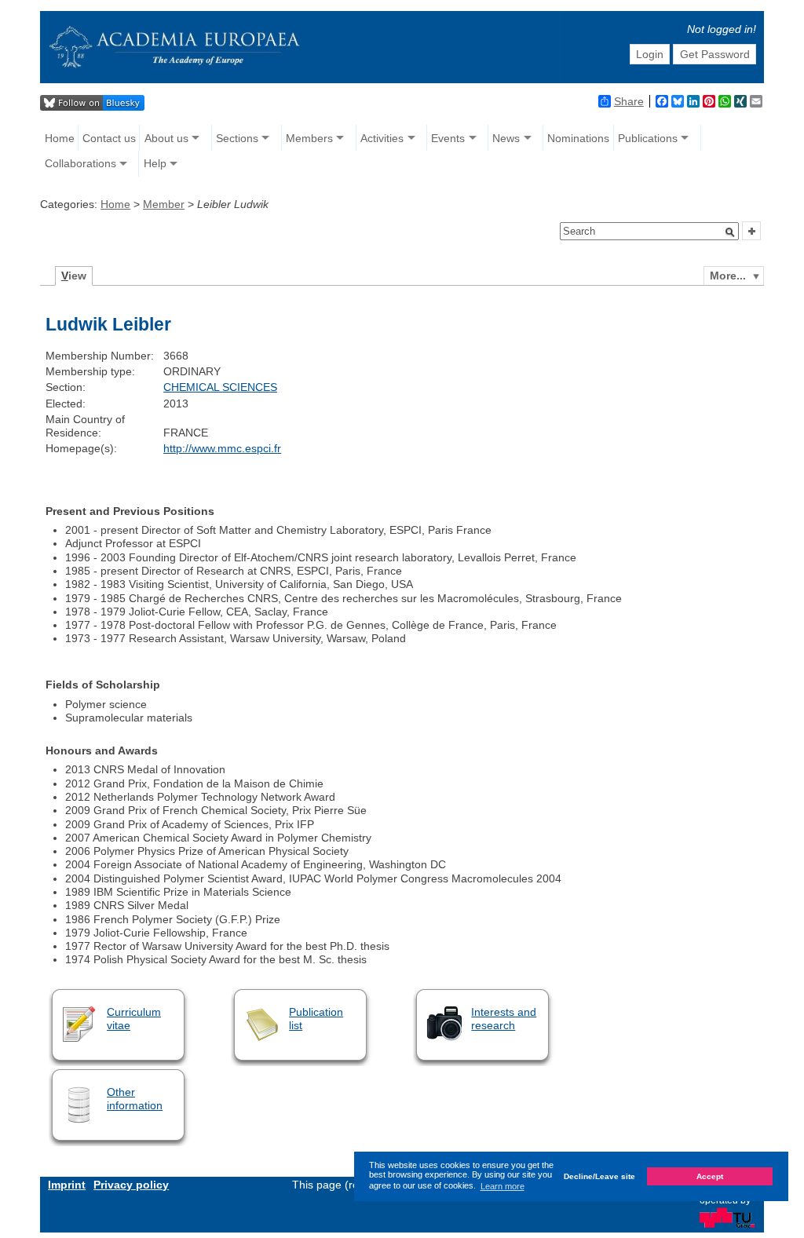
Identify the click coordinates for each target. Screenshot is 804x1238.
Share (629, 101)
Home (60, 138)
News (506, 138)
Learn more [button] (502, 1186)
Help (155, 163)
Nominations (578, 138)
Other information (135, 1099)
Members (309, 138)
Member (164, 204)
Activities (382, 138)
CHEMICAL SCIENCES (220, 387)
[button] (730, 232)
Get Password (715, 54)
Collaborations (80, 163)
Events (448, 138)
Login (649, 54)
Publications (648, 138)
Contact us (109, 138)
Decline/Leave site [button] (599, 1176)
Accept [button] (709, 1176)
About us (166, 138)
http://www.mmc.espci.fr (222, 448)
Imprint (67, 1184)
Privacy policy (131, 1184)
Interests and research (503, 1019)
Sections (237, 138)
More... (728, 275)
